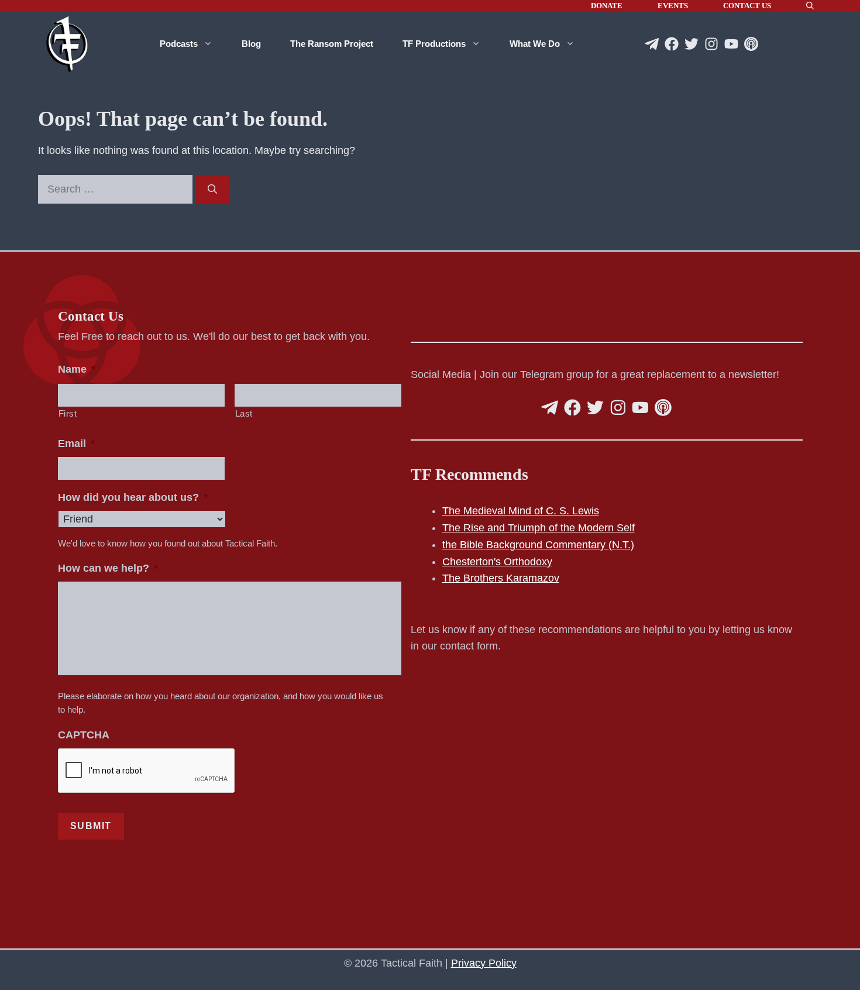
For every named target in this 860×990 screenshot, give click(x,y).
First (68, 413)
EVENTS (673, 5)
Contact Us (747, 5)
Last (244, 413)
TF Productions (434, 44)
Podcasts (179, 44)
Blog (251, 44)
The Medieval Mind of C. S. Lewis (520, 511)
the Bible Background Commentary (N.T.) (538, 545)
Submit (91, 826)
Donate (606, 5)
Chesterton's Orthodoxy (497, 562)
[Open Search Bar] (810, 6)
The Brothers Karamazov (500, 578)
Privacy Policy (484, 963)
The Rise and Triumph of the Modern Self (538, 528)
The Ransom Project (331, 44)
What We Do (535, 44)
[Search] (212, 189)
